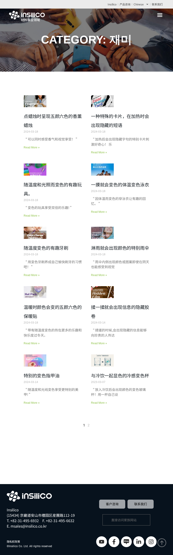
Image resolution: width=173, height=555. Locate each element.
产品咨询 (125, 4)
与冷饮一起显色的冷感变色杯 (120, 375)
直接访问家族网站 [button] (124, 520)
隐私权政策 (13, 541)
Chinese (139, 4)
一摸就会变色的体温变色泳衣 (120, 184)
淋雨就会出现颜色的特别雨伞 (120, 248)
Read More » (32, 147)
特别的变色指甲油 (41, 375)
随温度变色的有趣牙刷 (46, 248)
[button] (160, 15)
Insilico (112, 4)
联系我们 (157, 4)
